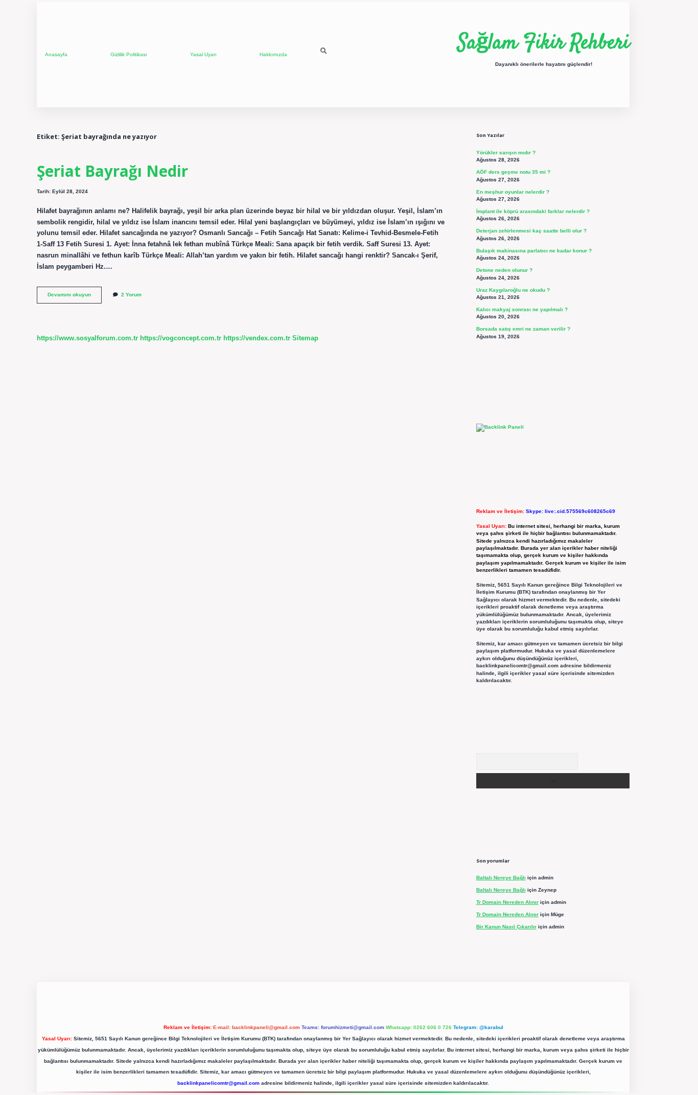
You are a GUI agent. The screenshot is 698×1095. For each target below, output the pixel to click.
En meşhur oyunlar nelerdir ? (512, 192)
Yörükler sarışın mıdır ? (506, 152)
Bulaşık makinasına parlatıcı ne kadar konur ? (534, 250)
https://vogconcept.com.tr (180, 338)
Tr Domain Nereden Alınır (507, 902)
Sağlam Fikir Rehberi (544, 43)
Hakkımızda (273, 54)
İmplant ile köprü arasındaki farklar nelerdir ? (533, 211)
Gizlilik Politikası (128, 54)
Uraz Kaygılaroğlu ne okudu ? (513, 290)
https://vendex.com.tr (256, 338)
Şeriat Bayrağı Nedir (112, 170)
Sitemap (305, 338)
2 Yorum (131, 294)
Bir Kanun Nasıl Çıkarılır (506, 926)
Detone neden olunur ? (504, 270)
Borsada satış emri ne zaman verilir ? (523, 329)
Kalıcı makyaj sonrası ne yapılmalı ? (522, 309)
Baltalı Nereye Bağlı (501, 877)
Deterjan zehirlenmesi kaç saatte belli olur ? (531, 231)
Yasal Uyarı (203, 54)
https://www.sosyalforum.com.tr (87, 338)
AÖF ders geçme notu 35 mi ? (513, 172)
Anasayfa (56, 54)
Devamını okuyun (75, 297)
